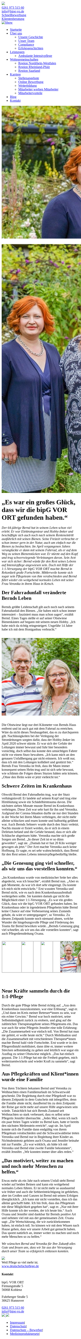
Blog (13, 97)
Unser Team (26, 41)
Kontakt (15, 100)
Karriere (15, 74)
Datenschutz (18, 1326)
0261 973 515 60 (13, 7)
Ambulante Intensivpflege (35, 55)
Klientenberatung (13, 19)
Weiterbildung (27, 85)
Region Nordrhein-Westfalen (37, 63)
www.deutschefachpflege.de (20, 1266)
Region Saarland (29, 70)
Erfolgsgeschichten (30, 48)
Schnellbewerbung (14, 15)
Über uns (16, 33)
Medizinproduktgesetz (24, 1333)
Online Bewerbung (30, 82)
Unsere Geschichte (30, 37)
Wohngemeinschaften (24, 59)
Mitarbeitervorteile (30, 93)
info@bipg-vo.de (13, 11)
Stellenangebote (28, 78)
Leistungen (17, 52)
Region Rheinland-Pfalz (34, 67)
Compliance (26, 44)
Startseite (16, 29)
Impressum (17, 1322)
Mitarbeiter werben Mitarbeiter (38, 89)
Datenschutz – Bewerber (26, 1330)
